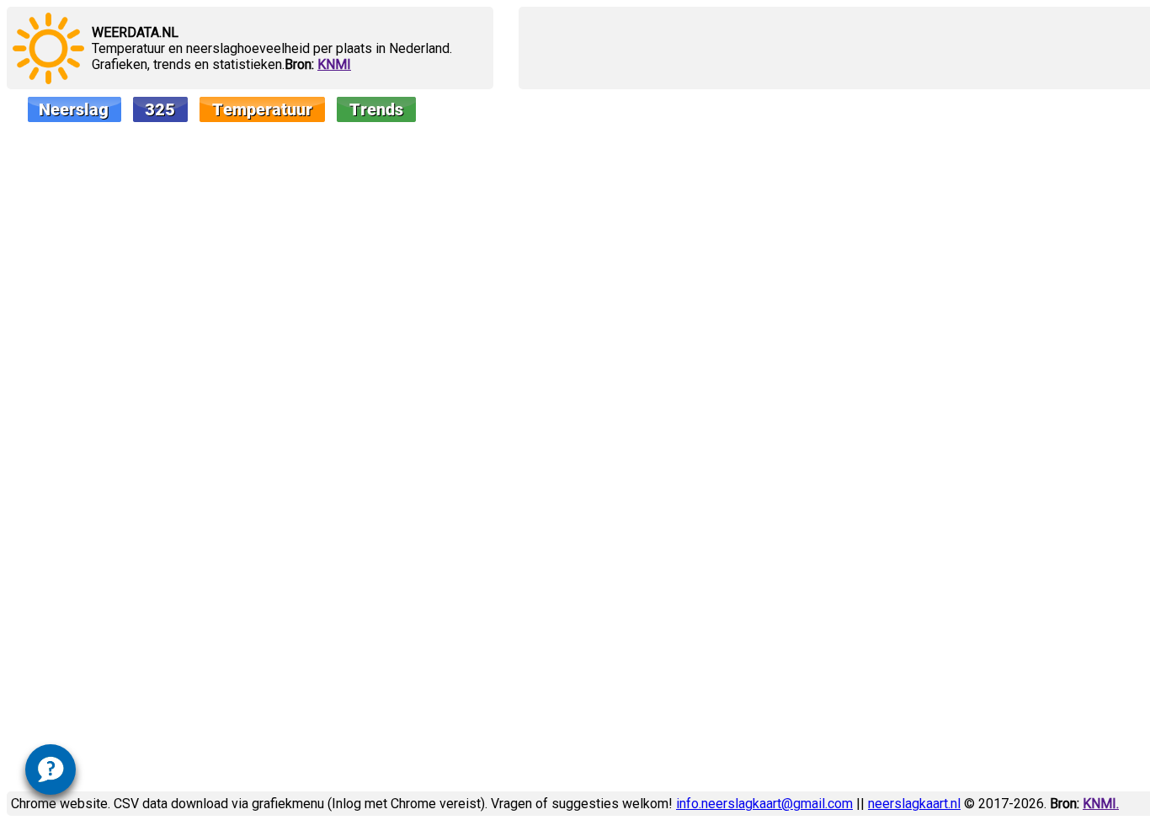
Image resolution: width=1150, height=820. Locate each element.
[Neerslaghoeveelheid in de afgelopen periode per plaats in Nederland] (53, 114)
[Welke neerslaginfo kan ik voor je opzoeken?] (50, 766)
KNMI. (1101, 804)
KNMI (334, 64)
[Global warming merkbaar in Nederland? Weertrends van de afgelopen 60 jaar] (330, 114)
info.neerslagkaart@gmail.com (764, 804)
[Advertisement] (828, 48)
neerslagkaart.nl (914, 804)
